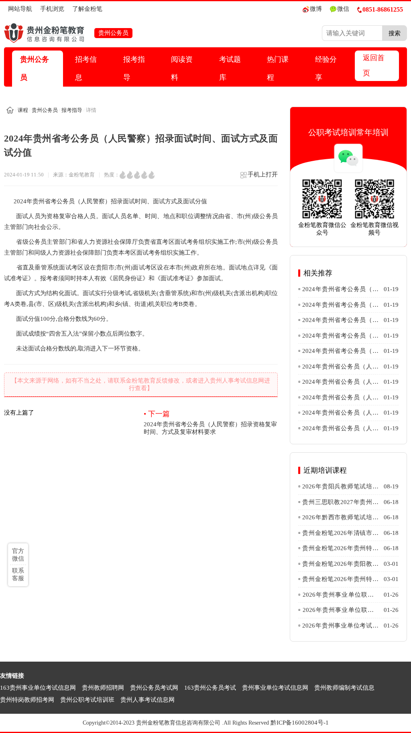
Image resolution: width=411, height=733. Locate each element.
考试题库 (230, 68)
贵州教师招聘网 (103, 687)
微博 (316, 9)
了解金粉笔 (87, 9)
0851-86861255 (382, 9)
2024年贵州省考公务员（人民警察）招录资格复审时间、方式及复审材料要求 (210, 422)
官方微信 (18, 555)
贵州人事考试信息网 (147, 700)
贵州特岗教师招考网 (27, 700)
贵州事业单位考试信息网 (275, 687)
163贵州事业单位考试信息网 (38, 687)
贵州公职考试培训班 (87, 700)
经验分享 (326, 68)
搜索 (395, 33)
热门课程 (278, 68)
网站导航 (20, 9)
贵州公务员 (34, 68)
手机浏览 (52, 9)
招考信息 (86, 68)
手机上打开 (263, 174)
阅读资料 (182, 68)
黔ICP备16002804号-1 (300, 722)
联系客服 (18, 574)
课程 (23, 110)
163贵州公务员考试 (210, 687)
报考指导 (134, 68)
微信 (343, 9)
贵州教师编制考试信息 (344, 687)
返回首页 (374, 65)
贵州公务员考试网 (154, 687)
